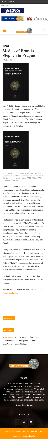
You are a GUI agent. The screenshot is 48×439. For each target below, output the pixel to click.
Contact (42, 431)
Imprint (7, 431)
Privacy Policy (16, 431)
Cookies (25, 431)
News (5, 46)
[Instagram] (24, 421)
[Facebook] (17, 422)
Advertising (34, 431)
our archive (9, 337)
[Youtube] (31, 422)
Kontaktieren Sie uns (24, 405)
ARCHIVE (8, 330)
